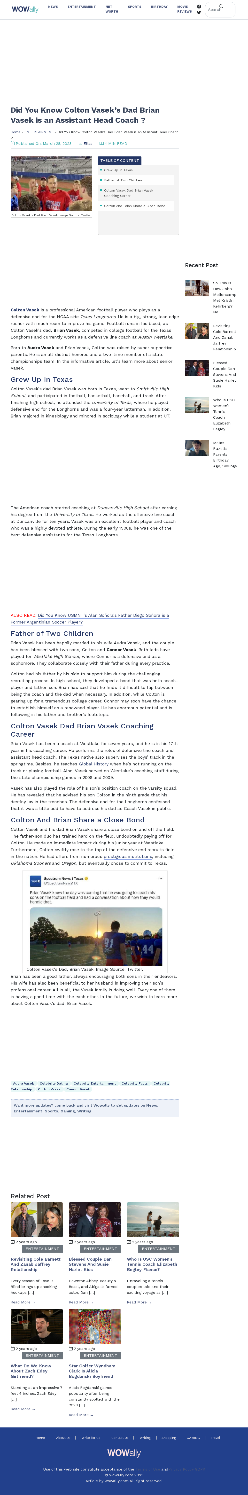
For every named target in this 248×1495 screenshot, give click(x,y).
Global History (93, 763)
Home (15, 132)
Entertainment (28, 1111)
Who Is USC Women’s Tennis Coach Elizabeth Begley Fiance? (152, 1264)
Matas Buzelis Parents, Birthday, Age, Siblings (225, 454)
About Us (63, 1438)
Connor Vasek (78, 1089)
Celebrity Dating (54, 1083)
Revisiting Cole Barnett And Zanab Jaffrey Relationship (36, 1264)
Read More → (23, 1302)
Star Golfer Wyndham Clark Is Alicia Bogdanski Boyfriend (92, 1371)
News (151, 1105)
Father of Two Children (123, 180)
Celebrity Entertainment (95, 1083)
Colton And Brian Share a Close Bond (134, 206)
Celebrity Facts (135, 1083)
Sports (51, 1111)
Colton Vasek (50, 1089)
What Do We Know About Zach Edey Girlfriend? (31, 1371)
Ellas (88, 143)
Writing (84, 1111)
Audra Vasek (24, 1083)
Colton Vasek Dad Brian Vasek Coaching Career (128, 193)
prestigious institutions (128, 856)
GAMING (194, 1438)
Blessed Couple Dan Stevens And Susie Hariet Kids (90, 1264)
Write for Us (91, 1438)
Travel (215, 1438)
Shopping (169, 1438)
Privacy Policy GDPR (186, 1469)
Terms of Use (147, 1469)
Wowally (102, 1105)
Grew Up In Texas (118, 170)
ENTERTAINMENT (39, 132)
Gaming (68, 1111)
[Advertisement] (124, 59)
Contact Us (120, 1438)
